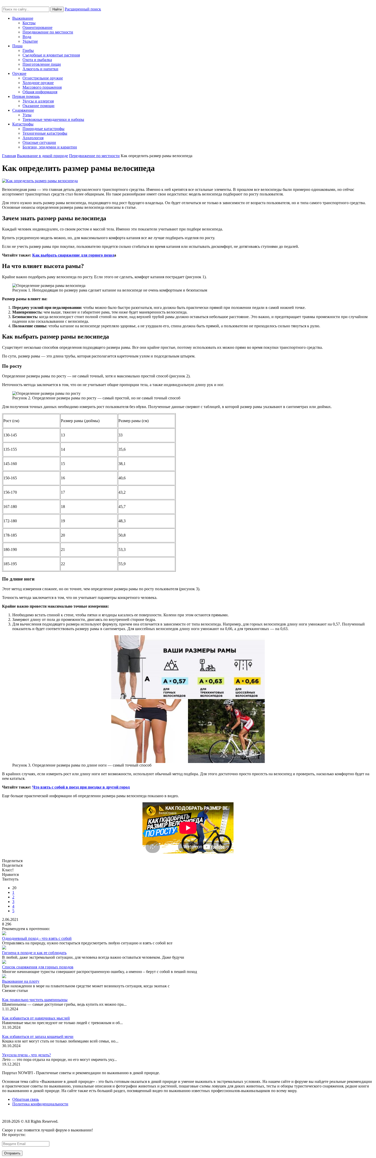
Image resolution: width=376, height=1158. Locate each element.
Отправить (12, 1153)
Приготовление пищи (42, 64)
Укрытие (30, 41)
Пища (17, 46)
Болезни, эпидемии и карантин (50, 147)
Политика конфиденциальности (40, 1104)
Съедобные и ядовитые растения (51, 55)
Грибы (28, 50)
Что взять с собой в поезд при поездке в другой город (81, 787)
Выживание (22, 18)
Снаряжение (23, 110)
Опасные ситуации (39, 142)
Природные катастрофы (43, 128)
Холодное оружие (38, 82)
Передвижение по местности (48, 32)
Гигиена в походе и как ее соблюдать (34, 953)
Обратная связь (25, 1099)
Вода (27, 36)
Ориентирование (37, 27)
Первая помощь (26, 96)
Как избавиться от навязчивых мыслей (36, 1018)
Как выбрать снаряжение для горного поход (73, 255)
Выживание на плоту (20, 981)
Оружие (19, 73)
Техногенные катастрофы (45, 133)
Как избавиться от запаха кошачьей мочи (37, 1036)
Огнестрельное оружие (43, 78)
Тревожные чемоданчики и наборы (53, 119)
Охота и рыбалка (37, 59)
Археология (33, 138)
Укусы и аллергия (38, 101)
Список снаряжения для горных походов (37, 967)
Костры (29, 23)
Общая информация (40, 92)
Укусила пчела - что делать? (26, 1055)
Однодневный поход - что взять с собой (37, 938)
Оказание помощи (38, 105)
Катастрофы (23, 124)
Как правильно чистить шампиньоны (35, 1000)
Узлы (27, 115)
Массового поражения (42, 87)
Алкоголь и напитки (40, 69)
